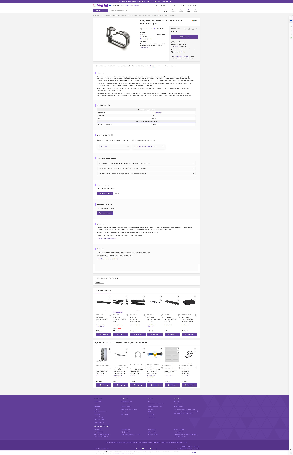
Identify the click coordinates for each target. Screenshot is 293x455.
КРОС (149, 412)
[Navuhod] (143, 449)
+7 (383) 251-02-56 (152, 432)
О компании (97, 401)
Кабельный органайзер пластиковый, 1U (135, 319)
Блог (157, 5)
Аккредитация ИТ (99, 422)
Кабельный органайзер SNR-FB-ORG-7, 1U (171, 319)
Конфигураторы (152, 417)
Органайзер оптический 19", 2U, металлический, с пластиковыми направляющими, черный (187, 320)
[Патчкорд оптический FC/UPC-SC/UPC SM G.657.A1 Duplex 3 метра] (155, 354)
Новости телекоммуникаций (155, 404)
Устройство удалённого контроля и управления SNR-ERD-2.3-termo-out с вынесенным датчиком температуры (188, 371)
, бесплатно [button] (179, 46)
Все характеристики (146, 39)
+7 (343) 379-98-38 (98, 432)
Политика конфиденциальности (190, 446)
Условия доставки (126, 406)
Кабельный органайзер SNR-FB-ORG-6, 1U (153, 319)
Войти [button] (188, 11)
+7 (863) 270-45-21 (125, 432)
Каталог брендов (99, 417)
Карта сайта (124, 414)
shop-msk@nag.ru (135, 5)
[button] (146, 1)
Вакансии (97, 406)
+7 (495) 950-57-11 (120, 5)
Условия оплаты (125, 404)
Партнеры (97, 414)
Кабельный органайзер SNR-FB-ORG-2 (102, 319)
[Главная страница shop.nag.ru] (100, 5)
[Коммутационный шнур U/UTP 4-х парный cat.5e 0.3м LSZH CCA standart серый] (120, 354)
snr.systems (151, 414)
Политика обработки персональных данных (186, 449)
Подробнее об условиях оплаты (107, 259)
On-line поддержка (126, 401)
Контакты (96, 409)
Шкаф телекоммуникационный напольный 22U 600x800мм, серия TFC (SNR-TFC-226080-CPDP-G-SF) (102, 371)
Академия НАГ (152, 409)
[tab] (99, 66)
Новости (96, 404)
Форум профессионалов (155, 406)
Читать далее (144, 47)
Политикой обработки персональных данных (123, 453)
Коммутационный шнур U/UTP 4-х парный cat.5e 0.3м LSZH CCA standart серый (119, 370)
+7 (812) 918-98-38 (178, 432)
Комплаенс (124, 412)
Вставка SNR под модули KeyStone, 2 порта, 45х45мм (171, 370)
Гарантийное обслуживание (129, 409)
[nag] (157, 449)
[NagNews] (150, 449)
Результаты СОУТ (99, 419)
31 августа (176, 46)
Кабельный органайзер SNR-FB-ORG (119, 319)
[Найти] (158, 10)
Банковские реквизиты (100, 412)
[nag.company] (136, 449)
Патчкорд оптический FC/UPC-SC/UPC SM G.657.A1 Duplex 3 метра (153, 370)
